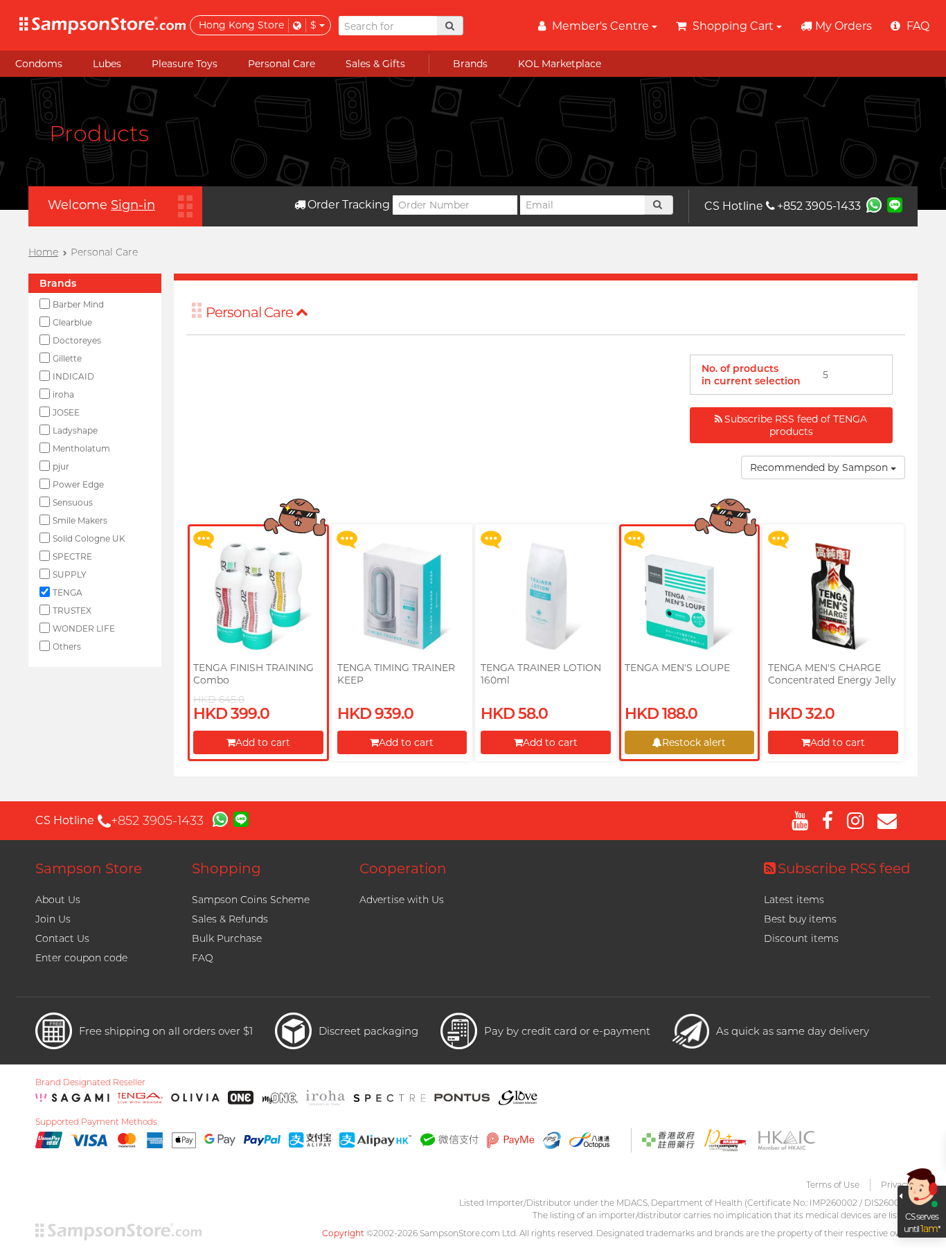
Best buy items (800, 919)
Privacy (896, 1184)
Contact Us (62, 938)
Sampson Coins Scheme (251, 899)
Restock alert (694, 742)
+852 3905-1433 (819, 206)
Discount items (801, 938)
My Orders (843, 26)
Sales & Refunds (230, 919)
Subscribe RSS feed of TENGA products (795, 425)
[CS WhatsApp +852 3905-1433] (874, 204)
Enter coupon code (81, 958)
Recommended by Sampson (820, 467)
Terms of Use (832, 1184)
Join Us (53, 919)
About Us (57, 899)
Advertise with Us (401, 899)
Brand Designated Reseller (90, 1082)
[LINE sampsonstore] (894, 204)
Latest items (794, 899)
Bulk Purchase (227, 938)
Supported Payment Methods (96, 1122)
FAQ (202, 958)
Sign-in (133, 205)
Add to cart (262, 742)
